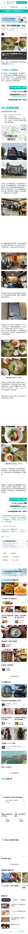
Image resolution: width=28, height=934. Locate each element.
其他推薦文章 (15, 676)
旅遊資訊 (9, 14)
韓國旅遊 (3, 14)
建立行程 (21, 931)
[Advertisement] (14, 230)
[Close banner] (1, 2)
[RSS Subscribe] (8, 931)
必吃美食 (15, 14)
